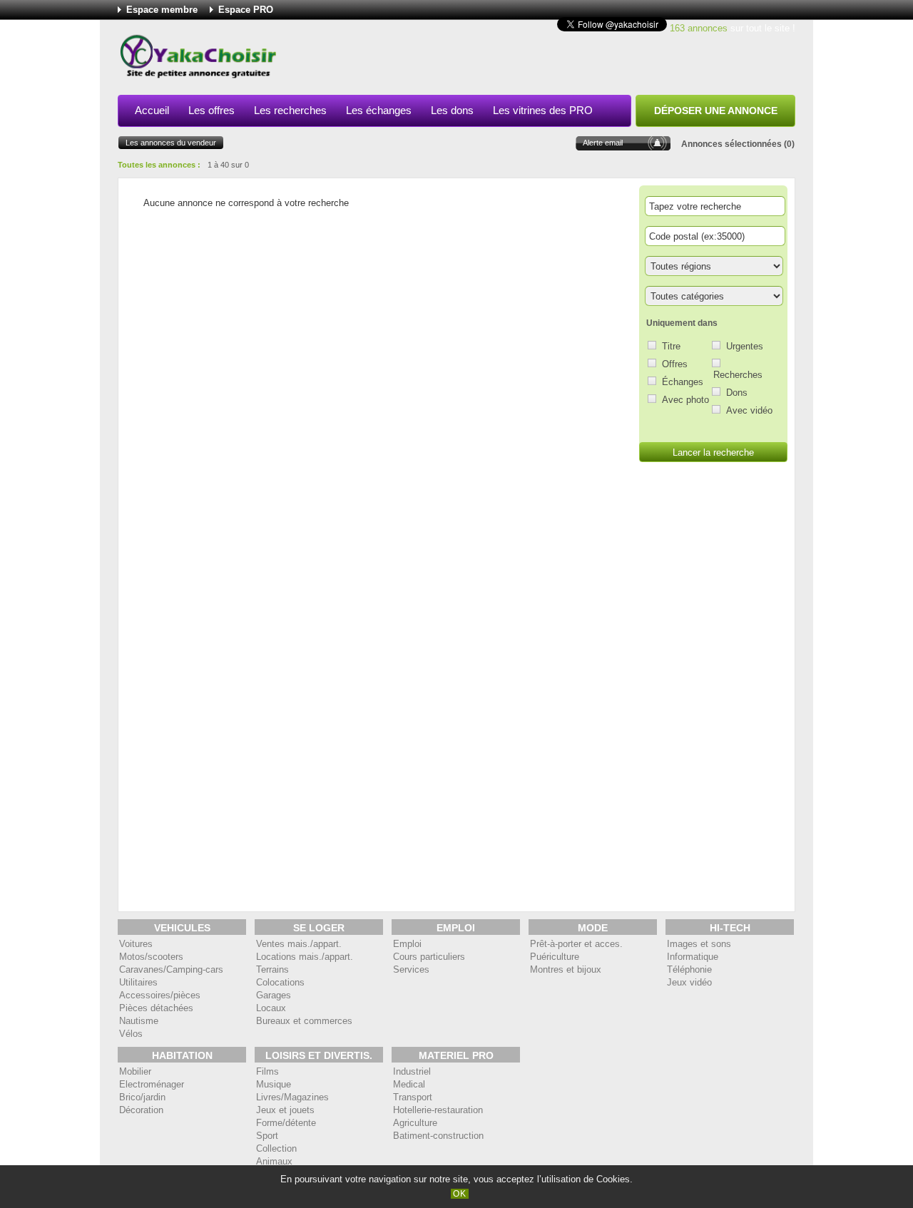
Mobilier (135, 1071)
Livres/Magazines (292, 1097)
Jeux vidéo (689, 982)
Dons (737, 392)
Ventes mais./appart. (299, 943)
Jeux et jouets (285, 1110)
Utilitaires (138, 982)
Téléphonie (689, 969)
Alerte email (603, 142)
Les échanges (379, 110)
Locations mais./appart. (304, 956)
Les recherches (290, 110)
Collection (276, 1148)
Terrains (272, 969)
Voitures (136, 943)
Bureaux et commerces (304, 1020)
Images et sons (699, 943)
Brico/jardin (142, 1097)
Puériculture (554, 956)
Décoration (141, 1110)
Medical (409, 1084)
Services (411, 969)
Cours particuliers (429, 956)
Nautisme (138, 1020)
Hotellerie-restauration (438, 1110)
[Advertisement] (535, 60)
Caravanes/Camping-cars (171, 969)
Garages (273, 995)
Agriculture (415, 1122)
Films (267, 1071)
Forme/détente (286, 1122)
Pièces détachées (156, 1008)
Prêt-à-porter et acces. (576, 943)
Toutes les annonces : (159, 164)
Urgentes (744, 346)
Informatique (692, 956)
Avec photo (685, 399)
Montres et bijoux (565, 969)
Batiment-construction (438, 1135)
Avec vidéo (749, 410)
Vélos (131, 1033)
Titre (671, 346)
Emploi (407, 943)
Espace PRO (245, 9)
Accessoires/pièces (159, 995)
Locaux (271, 1008)
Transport (412, 1097)
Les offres (211, 110)
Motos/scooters (151, 956)
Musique (273, 1084)
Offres (675, 364)
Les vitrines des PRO (543, 110)
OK (459, 1193)
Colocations (280, 982)
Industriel (412, 1071)
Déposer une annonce (715, 110)
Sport (267, 1135)
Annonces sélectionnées (731, 144)
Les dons (452, 110)
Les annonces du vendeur (171, 142)
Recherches (737, 374)
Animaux (274, 1161)
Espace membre (162, 9)
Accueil (152, 110)
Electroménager (151, 1084)
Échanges (682, 382)
